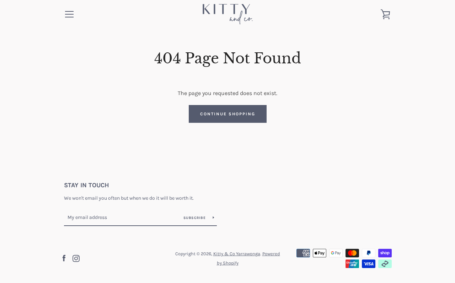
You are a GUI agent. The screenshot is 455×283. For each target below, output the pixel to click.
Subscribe (195, 218)
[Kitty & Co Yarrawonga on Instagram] (76, 258)
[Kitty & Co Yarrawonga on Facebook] (64, 258)
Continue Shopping (227, 113)
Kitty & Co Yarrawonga (236, 253)
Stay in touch (86, 185)
